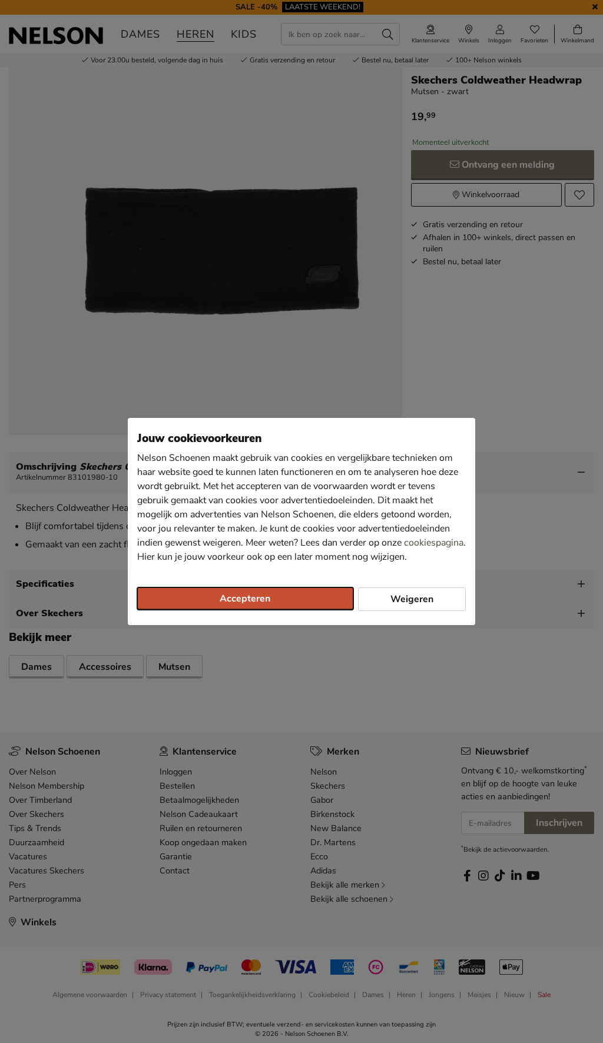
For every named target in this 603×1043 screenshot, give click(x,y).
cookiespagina (433, 542)
